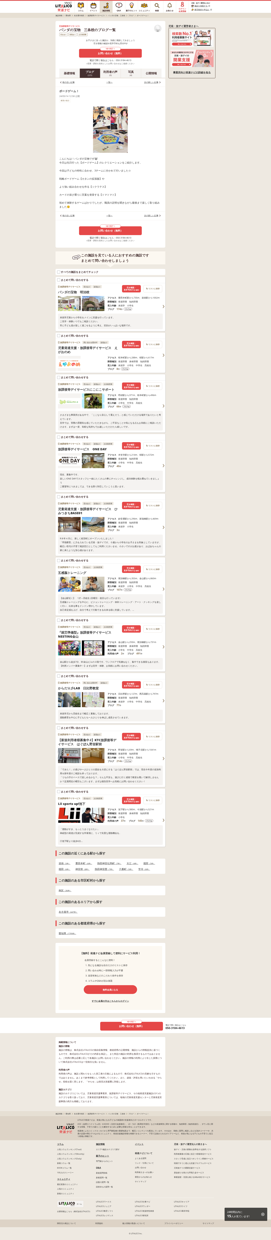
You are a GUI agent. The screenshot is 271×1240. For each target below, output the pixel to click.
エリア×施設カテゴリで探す (108, 1149)
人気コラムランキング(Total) (69, 1149)
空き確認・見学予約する (131, 288)
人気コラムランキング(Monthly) (70, 1154)
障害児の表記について (66, 1223)
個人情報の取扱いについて (133, 1223)
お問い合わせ (140, 1167)
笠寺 (143, 869)
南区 (64, 890)
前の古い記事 (68, 82)
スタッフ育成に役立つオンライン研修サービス (193, 1158)
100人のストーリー (65, 1172)
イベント (139, 1144)
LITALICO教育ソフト (104, 1211)
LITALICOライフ (180, 1206)
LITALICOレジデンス (104, 1215)
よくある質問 (140, 1158)
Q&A (98, 1167)
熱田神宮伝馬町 (108, 863)
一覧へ (109, 82)
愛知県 (66, 933)
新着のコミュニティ (65, 1193)
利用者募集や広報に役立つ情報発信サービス (193, 1154)
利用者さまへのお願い (144, 1172)
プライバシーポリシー (173, 1223)
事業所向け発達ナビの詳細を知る (192, 72)
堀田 (148, 863)
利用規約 (99, 1223)
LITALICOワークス (103, 1201)
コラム (60, 1144)
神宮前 (81, 869)
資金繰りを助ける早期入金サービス (189, 1172)
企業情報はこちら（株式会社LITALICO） (74, 1211)
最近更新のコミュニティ (67, 1184)
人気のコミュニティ (65, 1189)
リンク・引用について (144, 1163)
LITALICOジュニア (103, 1206)
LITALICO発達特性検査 (144, 1211)
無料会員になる (110, 989)
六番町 (125, 869)
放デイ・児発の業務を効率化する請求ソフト (193, 1149)
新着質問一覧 (101, 1177)
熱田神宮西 (103, 869)
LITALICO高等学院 (181, 1211)
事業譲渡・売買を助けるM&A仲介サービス (192, 1177)
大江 (131, 863)
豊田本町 (82, 863)
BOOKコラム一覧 (64, 1168)
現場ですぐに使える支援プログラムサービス (193, 1163)
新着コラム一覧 (63, 1163)
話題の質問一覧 (102, 1182)
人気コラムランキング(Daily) (69, 1158)
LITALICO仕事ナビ (142, 1201)
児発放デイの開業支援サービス (187, 1168)
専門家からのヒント (104, 1161)
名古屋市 (67, 912)
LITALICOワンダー (142, 1206)
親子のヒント (102, 1155)
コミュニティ (63, 1179)
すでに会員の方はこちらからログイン (110, 1000)
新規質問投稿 (101, 1173)
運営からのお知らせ (143, 1177)
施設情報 (100, 1144)
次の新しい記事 (151, 82)
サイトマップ (140, 1181)
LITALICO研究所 (141, 1215)
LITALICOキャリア (181, 1201)
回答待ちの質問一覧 (104, 1186)
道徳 (64, 863)
